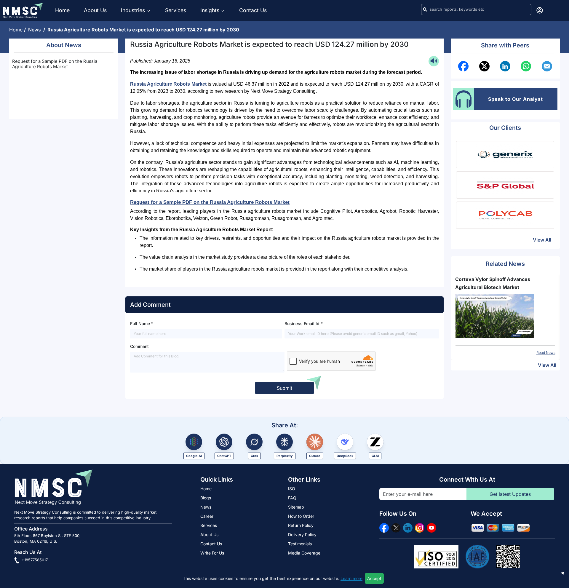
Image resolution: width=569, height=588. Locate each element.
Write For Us (212, 552)
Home (62, 10)
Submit (284, 388)
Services (175, 10)
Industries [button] (133, 10)
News (35, 30)
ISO (291, 488)
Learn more (351, 578)
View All (542, 240)
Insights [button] (209, 10)
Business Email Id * (303, 323)
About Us (95, 10)
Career (206, 516)
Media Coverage (304, 552)
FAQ (292, 497)
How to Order (301, 516)
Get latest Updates (510, 494)
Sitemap (296, 506)
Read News (497, 352)
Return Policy (301, 525)
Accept (374, 578)
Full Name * (141, 323)
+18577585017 (34, 559)
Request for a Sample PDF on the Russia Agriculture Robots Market (54, 63)
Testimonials (300, 543)
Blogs (205, 497)
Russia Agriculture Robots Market (168, 84)
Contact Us (253, 10)
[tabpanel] (456, 315)
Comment (139, 346)
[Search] (425, 9)
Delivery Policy (302, 534)
